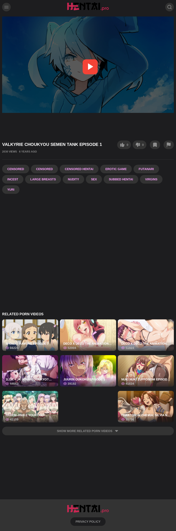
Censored (15, 169)
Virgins (151, 179)
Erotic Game (116, 169)
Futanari (146, 169)
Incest (12, 179)
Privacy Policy (88, 521)
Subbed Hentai (121, 179)
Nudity (73, 179)
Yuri (10, 189)
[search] (169, 7)
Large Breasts (43, 179)
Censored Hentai (79, 169)
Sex (94, 179)
